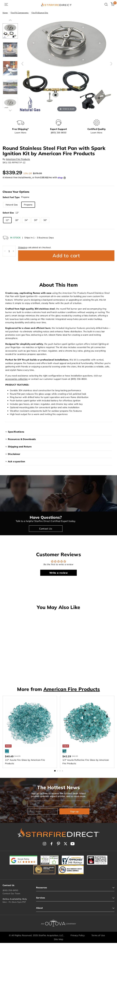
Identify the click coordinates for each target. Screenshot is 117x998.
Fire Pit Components (19, 13)
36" (45, 220)
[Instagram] (44, 844)
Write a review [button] (58, 572)
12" (7, 220)
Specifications (16, 431)
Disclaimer (14, 454)
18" (16, 220)
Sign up (74, 811)
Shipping (22, 247)
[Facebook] (51, 844)
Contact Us (45, 528)
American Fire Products (18, 159)
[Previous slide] (22, 64)
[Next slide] (111, 64)
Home (5, 13)
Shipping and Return (20, 446)
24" (26, 220)
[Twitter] (65, 844)
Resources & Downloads (22, 439)
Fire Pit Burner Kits (40, 13)
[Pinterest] (58, 844)
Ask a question (16, 461)
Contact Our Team (11, 893)
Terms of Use (98, 935)
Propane (28, 204)
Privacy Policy (78, 935)
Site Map (58, 939)
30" (35, 220)
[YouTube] (72, 844)
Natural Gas (12, 204)
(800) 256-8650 (10, 890)
